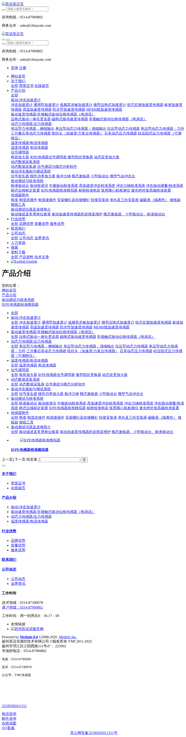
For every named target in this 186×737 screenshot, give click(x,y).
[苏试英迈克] (93, 4)
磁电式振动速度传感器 (78, 337)
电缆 (22, 417)
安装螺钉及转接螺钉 (81, 417)
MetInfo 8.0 (29, 637)
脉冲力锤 (71, 394)
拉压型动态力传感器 (131, 346)
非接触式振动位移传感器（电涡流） (126, 337)
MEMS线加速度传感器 (111, 327)
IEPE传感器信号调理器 (56, 375)
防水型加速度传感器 (76, 327)
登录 (14, 68)
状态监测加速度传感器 (153, 322)
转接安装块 (108, 417)
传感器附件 (20, 413)
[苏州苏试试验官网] (27, 629)
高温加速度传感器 (44, 327)
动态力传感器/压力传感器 (31, 341)
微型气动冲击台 (130, 394)
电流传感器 (47, 365)
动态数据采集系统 (25, 379)
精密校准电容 (97, 408)
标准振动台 (28, 403)
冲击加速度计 (30, 322)
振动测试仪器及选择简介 (31, 427)
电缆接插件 (55, 417)
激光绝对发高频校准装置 (159, 408)
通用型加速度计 (54, 322)
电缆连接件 (36, 417)
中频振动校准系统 (71, 403)
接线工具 (26, 422)
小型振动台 (108, 394)
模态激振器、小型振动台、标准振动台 (142, 432)
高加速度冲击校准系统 (105, 403)
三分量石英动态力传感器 (46, 351)
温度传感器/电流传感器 (29, 360)
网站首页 (18, 76)
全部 (14, 86)
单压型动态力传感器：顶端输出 (89, 346)
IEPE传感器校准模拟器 (20, 304)
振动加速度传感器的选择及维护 (85, 432)
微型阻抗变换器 (88, 375)
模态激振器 (89, 394)
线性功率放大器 (51, 394)
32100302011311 (14, 706)
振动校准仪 (47, 403)
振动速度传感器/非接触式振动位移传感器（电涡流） (53, 332)
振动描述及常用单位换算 (39, 432)
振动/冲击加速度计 (26, 318)
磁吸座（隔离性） (162, 417)
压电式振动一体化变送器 (39, 337)
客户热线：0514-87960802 (22, 607)
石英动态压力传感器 (136, 351)
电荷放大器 (28, 375)
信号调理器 (20, 370)
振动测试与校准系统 (18, 300)
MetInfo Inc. (68, 637)
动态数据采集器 (31, 384)
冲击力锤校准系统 (138, 403)
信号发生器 (28, 394)
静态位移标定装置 (33, 408)
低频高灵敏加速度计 (84, 322)
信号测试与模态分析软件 (65, 384)
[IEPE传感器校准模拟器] (40, 440)
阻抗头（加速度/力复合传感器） (93, 351)
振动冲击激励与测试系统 (31, 389)
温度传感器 (28, 365)
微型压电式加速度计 (118, 322)
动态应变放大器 (114, 375)
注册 (22, 68)
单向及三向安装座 (132, 417)
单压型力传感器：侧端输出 (41, 346)
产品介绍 (9, 295)
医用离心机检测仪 (123, 408)
